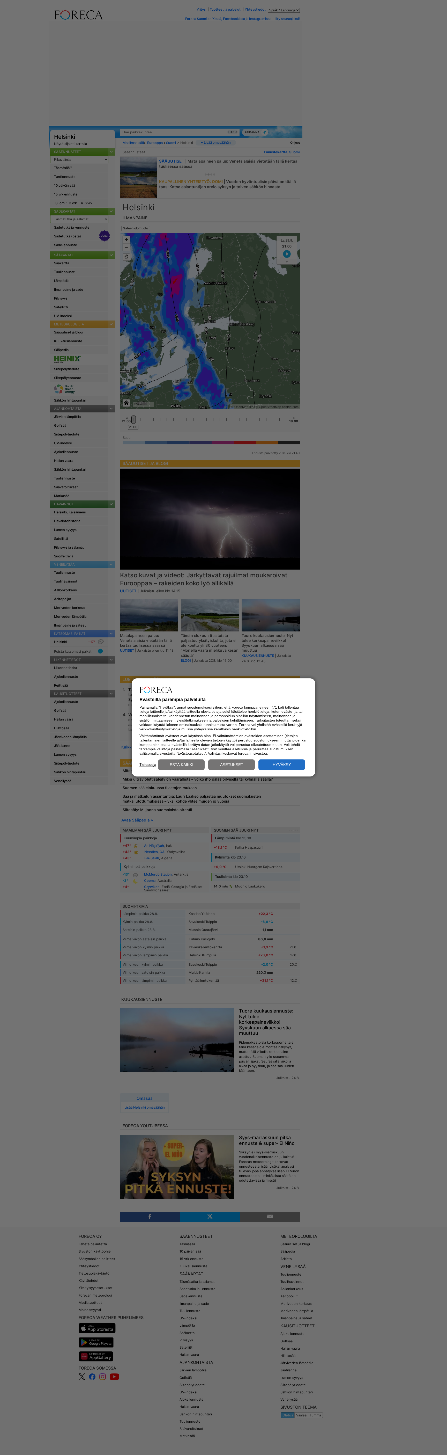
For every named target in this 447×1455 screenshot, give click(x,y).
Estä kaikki (181, 765)
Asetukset (231, 765)
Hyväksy (282, 765)
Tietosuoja (147, 764)
